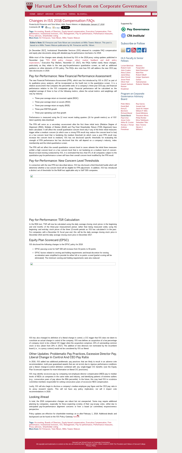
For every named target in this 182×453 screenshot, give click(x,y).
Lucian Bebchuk (127, 66)
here (75, 417)
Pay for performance (84, 34)
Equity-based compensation (73, 31)
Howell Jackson (127, 84)
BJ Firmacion (44, 38)
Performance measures (103, 34)
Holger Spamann (142, 77)
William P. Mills (141, 111)
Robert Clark (126, 68)
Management (69, 34)
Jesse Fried (125, 79)
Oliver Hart (125, 82)
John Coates (126, 70)
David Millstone (142, 113)
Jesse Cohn (125, 120)
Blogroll (82, 14)
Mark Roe (139, 73)
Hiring (72, 14)
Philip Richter (141, 118)
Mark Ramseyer (142, 70)
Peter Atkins (125, 104)
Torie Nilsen (56, 38)
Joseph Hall (140, 106)
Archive (49, 14)
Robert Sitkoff (141, 75)
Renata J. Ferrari (127, 125)
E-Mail (57, 28)
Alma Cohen (126, 73)
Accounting (39, 31)
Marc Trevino (141, 125)
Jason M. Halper (142, 108)
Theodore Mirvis (142, 115)
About (40, 14)
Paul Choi (125, 118)
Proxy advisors (35, 36)
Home (32, 14)
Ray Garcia (140, 104)
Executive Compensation (96, 31)
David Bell (125, 106)
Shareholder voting (50, 36)
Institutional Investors (49, 34)
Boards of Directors (53, 31)
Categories (61, 14)
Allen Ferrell (125, 77)
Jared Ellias (125, 75)
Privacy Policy (91, 446)
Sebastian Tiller (142, 122)
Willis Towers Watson (71, 38)
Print (49, 28)
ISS (61, 34)
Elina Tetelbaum (142, 120)
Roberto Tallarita (142, 84)
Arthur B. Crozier (127, 122)
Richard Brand (126, 113)
